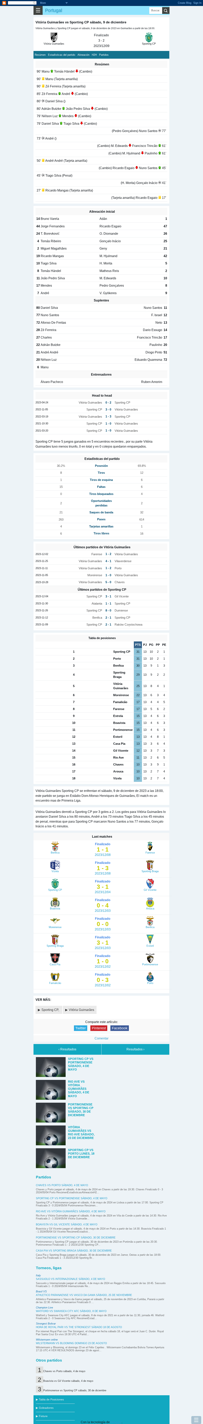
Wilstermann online (47, 1339)
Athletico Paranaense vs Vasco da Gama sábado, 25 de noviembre (84, 1295)
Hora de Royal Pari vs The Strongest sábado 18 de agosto (79, 1327)
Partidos (104, 54)
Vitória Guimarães (81, 1010)
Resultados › (135, 1049)
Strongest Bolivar (46, 1323)
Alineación (83, 54)
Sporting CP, (50, 1010)
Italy (38, 1275)
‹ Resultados (67, 1049)
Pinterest (99, 1028)
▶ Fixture (42, 1416)
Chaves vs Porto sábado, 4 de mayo (62, 1185)
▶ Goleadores (45, 1407)
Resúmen (40, 54)
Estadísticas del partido (61, 54)
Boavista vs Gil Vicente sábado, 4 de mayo (66, 1224)
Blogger (116, 1422)
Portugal (53, 10)
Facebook (119, 1028)
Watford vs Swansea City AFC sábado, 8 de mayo (71, 1311)
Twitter (80, 1028)
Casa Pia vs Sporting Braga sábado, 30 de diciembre (74, 1250)
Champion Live (44, 1307)
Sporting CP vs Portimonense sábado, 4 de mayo (71, 1198)
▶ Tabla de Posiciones (50, 1399)
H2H (94, 54)
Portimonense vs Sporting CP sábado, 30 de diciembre (76, 1237)
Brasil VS (41, 1291)
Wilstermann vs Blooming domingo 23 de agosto (71, 1343)
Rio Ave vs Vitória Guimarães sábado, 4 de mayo (70, 1211)
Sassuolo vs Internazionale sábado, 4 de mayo (70, 1279)
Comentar (101, 1038)
